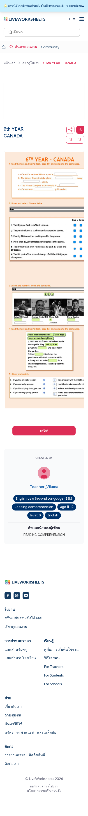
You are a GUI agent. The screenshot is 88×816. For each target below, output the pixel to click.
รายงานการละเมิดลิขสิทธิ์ (25, 755)
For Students (54, 675)
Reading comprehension (34, 507)
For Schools (53, 684)
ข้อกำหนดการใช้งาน (44, 786)
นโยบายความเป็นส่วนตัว (44, 791)
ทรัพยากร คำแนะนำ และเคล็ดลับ (30, 732)
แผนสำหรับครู (16, 649)
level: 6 (35, 515)
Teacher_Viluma (44, 486)
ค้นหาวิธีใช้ (14, 723)
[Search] (9, 32)
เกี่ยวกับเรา (13, 706)
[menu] (81, 19)
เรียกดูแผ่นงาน (16, 626)
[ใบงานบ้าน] (3, 47)
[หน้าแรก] (24, 19)
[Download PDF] (80, 130)
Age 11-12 (66, 507)
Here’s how (76, 5)
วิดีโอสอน (52, 658)
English (53, 515)
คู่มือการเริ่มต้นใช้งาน (61, 649)
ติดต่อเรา (12, 763)
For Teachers (53, 666)
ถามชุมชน (13, 715)
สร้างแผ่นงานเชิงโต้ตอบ (23, 618)
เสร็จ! (44, 431)
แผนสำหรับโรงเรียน (20, 658)
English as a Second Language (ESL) (44, 498)
